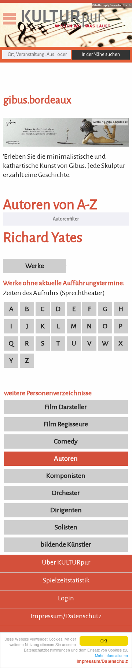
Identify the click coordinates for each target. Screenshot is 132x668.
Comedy (66, 441)
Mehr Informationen (102, 658)
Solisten (66, 527)
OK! (103, 641)
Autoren (66, 458)
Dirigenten (66, 510)
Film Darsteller (66, 407)
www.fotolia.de (121, 5)
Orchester (66, 493)
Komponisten (65, 475)
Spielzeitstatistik (66, 580)
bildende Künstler (66, 544)
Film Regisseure (66, 424)
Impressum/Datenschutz (66, 616)
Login (66, 598)
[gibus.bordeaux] (66, 144)
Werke (34, 265)
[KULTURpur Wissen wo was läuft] (66, 25)
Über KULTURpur (66, 562)
